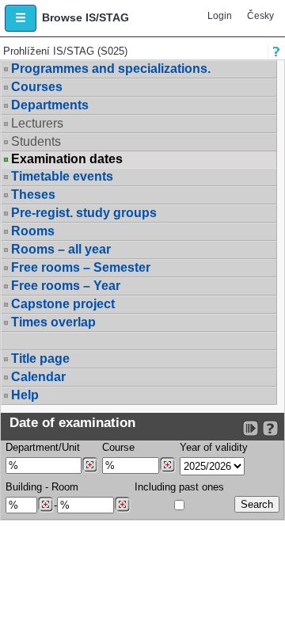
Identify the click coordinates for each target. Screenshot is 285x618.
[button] (20, 18)
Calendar (38, 376)
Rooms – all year (61, 249)
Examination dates (67, 159)
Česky (260, 15)
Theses (33, 194)
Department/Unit (43, 447)
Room (64, 487)
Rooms (33, 231)
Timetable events (62, 176)
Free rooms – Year (65, 285)
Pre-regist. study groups (84, 212)
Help (25, 395)
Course (118, 447)
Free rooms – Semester (80, 267)
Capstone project (63, 304)
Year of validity (214, 447)
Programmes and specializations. (111, 68)
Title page (40, 358)
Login (219, 15)
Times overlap (53, 322)
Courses (37, 86)
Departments (50, 105)
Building (24, 487)
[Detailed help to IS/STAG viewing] (270, 428)
